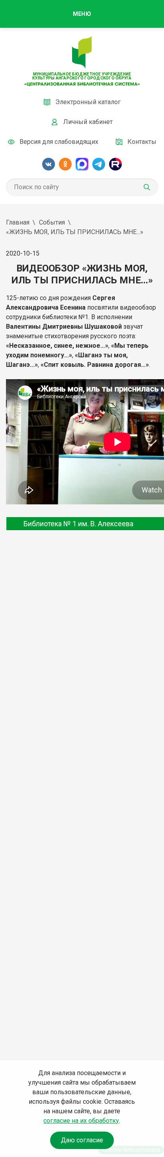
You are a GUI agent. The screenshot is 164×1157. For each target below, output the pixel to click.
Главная (17, 222)
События (52, 222)
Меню (82, 14)
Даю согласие (82, 1140)
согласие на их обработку (81, 1120)
